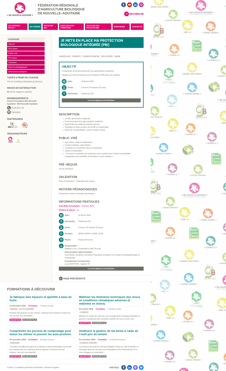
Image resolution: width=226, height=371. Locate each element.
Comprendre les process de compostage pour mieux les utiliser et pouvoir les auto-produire (40, 332)
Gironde (13, 309)
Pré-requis (12, 58)
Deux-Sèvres (107, 56)
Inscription (15, 320)
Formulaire (15, 112)
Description (13, 49)
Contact (10, 367)
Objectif (11, 44)
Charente (76, 56)
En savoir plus (29, 320)
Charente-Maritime (91, 56)
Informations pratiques (17, 72)
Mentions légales (52, 367)
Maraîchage (64, 56)
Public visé (12, 53)
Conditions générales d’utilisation (29, 367)
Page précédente (74, 278)
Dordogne (14, 343)
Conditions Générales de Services (28, 81)
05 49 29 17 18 (17, 108)
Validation (12, 62)
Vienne (117, 56)
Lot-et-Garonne (26, 309)
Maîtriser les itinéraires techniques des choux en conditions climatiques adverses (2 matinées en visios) (109, 300)
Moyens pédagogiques (17, 67)
